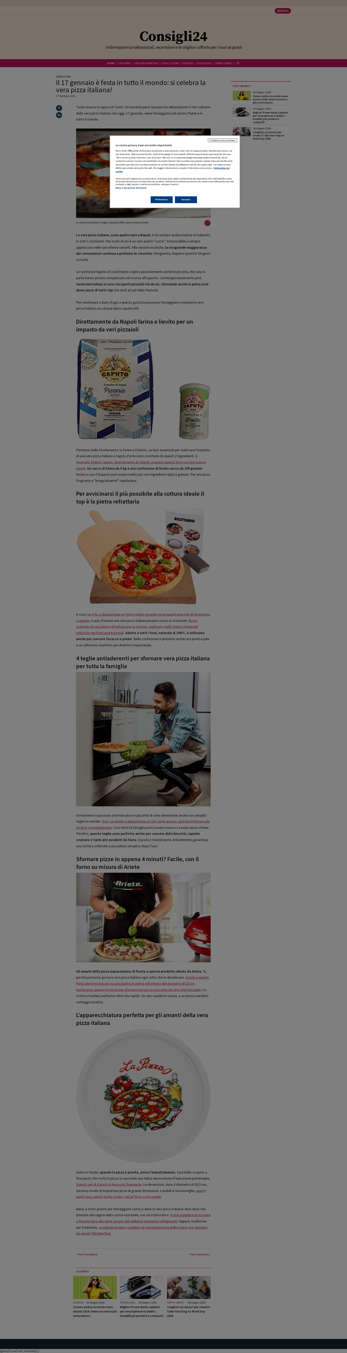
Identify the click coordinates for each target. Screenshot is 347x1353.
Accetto (186, 199)
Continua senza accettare (222, 140)
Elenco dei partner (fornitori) (131, 188)
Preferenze (161, 199)
